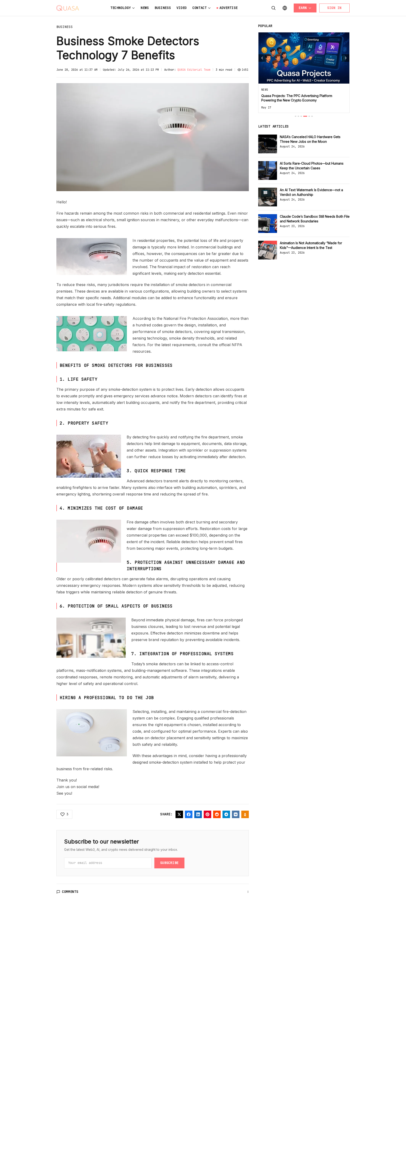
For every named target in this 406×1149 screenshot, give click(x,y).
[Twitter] (179, 814)
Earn (303, 8)
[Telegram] (226, 814)
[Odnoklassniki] (245, 814)
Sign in (334, 8)
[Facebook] (188, 814)
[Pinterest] (207, 814)
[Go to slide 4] (305, 116)
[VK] (235, 814)
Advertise (228, 8)
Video (181, 8)
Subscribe (169, 863)
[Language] (285, 8)
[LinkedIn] (198, 814)
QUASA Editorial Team (193, 70)
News (145, 8)
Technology (120, 8)
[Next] (345, 58)
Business (163, 8)
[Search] (273, 8)
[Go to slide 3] (301, 116)
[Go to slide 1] (295, 116)
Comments (70, 892)
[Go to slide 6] (312, 116)
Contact (199, 8)
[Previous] (262, 58)
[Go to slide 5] (309, 116)
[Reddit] (217, 814)
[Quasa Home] (67, 8)
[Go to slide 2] (298, 116)
